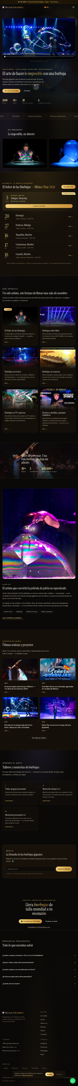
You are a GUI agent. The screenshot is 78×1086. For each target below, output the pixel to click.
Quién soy (44, 1023)
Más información (28, 1075)
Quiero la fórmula (64, 869)
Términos (12, 1081)
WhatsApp (44, 1051)
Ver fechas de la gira (11, 91)
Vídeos (43, 1030)
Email (42, 1054)
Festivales (35, 1068)
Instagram (44, 1043)
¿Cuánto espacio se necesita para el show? (18, 969)
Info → (70, 216)
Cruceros (25, 1068)
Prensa (44, 1068)
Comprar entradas (39, 206)
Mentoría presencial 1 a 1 (11, 1051)
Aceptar (49, 1074)
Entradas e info (68, 187)
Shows (43, 1019)
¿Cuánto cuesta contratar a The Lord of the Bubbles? (22, 955)
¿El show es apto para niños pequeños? (17, 977)
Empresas (15, 1068)
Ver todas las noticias (39, 738)
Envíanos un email (51, 921)
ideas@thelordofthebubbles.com (39, 927)
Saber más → (10, 801)
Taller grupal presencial (10, 1043)
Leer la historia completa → (12, 618)
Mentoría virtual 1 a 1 (9, 1047)
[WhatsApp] (73, 1081)
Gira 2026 (44, 1016)
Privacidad (5, 1081)
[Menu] (73, 7)
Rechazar (59, 1074)
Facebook (44, 1047)
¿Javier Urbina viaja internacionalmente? (18, 962)
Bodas (6, 1068)
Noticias (43, 1027)
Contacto (44, 1034)
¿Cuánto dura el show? (11, 984)
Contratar (27, 91)
